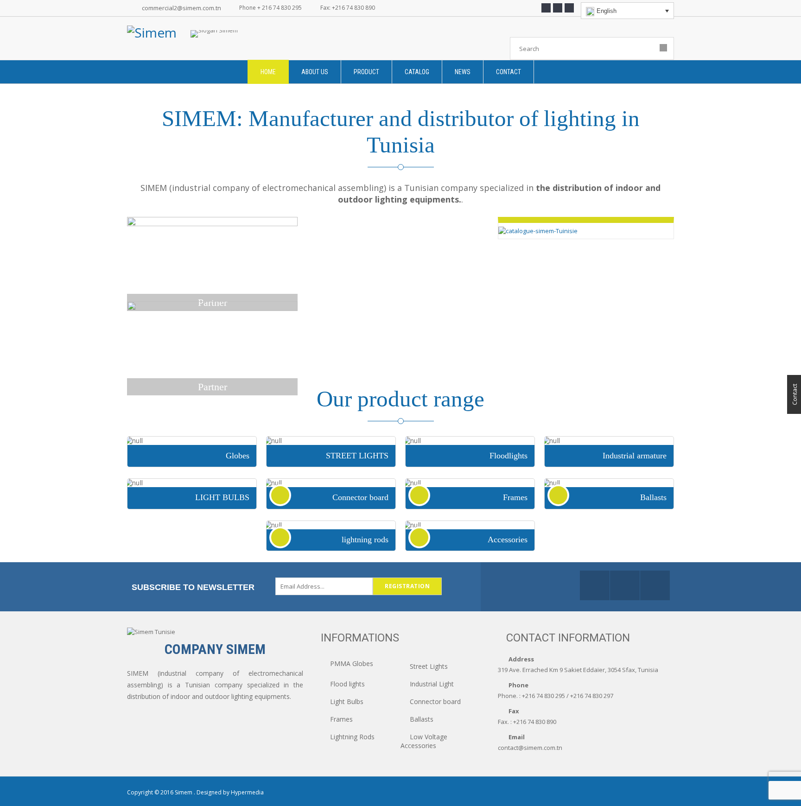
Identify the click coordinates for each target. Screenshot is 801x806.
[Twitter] (557, 8)
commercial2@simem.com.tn (181, 8)
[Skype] (569, 8)
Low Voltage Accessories (423, 741)
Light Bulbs (346, 701)
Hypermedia (247, 792)
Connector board (435, 701)
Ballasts (421, 719)
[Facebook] (546, 8)
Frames (341, 719)
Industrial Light (432, 683)
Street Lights (429, 666)
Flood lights (347, 683)
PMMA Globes (351, 663)
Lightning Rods (352, 736)
